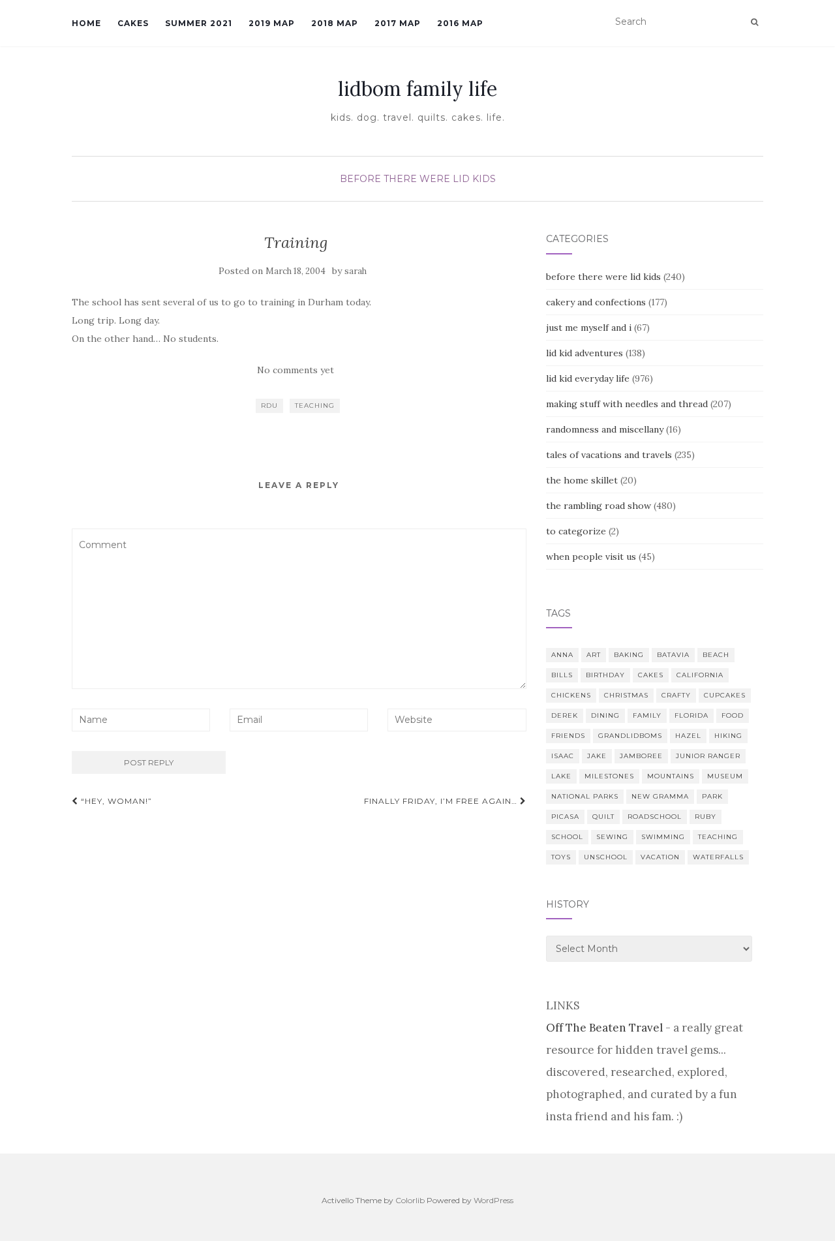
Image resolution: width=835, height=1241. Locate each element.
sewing (612, 837)
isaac (562, 756)
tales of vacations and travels (609, 455)
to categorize (576, 531)
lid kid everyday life (588, 378)
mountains (670, 776)
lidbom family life (417, 89)
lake (561, 776)
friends (568, 735)
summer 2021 (198, 23)
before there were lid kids (418, 179)
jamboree (641, 756)
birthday (605, 675)
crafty (676, 695)
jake (597, 756)
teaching (315, 405)
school (567, 837)
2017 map (397, 23)
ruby (705, 816)
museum (725, 776)
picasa (565, 816)
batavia (673, 655)
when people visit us (591, 556)
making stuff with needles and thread (627, 404)
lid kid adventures (584, 353)
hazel (688, 735)
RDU (269, 405)
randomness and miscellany (604, 429)
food (732, 715)
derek (564, 715)
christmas (626, 695)
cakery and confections (596, 302)
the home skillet (582, 480)
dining (605, 715)
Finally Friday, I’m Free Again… (442, 801)
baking (629, 655)
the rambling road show (598, 506)
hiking (728, 735)
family (647, 715)
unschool (606, 857)
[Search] (754, 22)
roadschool (655, 816)
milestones (609, 776)
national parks (584, 796)
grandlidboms (630, 735)
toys (561, 857)
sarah (355, 271)
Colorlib (410, 1200)
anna (562, 655)
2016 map (460, 23)
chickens (571, 695)
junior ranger (708, 756)
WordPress (493, 1200)
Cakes (133, 23)
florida (691, 715)
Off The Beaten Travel (604, 1027)
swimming (663, 837)
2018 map (334, 23)
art (593, 655)
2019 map (272, 23)
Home (86, 23)
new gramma (660, 796)
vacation (660, 857)
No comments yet (295, 370)
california (699, 675)
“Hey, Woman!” (115, 801)
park (712, 796)
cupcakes (725, 695)
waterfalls (718, 857)
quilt (603, 816)
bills (562, 675)
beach (716, 655)
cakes (650, 675)
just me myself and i (588, 327)
